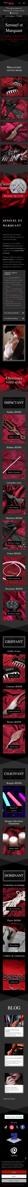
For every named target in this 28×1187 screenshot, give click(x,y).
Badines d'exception (14, 472)
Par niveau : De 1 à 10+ (13, 195)
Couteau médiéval (14, 711)
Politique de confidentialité (18, 1184)
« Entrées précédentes (9, 1099)
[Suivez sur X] (17, 1127)
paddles (9, 284)
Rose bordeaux (14, 507)
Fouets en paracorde (14, 578)
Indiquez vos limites (14, 1180)
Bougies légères (14, 848)
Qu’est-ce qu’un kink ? (11, 1087)
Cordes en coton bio (14, 909)
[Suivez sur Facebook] (22, 1127)
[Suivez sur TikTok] (6, 1127)
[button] (25, 1158)
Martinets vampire (14, 543)
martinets (10, 289)
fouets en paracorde (12, 299)
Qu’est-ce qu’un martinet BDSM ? (14, 1058)
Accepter (14, 1172)
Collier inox (14, 982)
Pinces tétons (14, 945)
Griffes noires (14, 676)
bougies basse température (14, 293)
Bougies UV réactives (14, 809)
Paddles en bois (14, 437)
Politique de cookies (7, 1184)
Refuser (14, 1176)
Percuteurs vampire (14, 614)
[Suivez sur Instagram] (11, 1127)
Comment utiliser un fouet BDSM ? (12, 1030)
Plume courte (14, 747)
